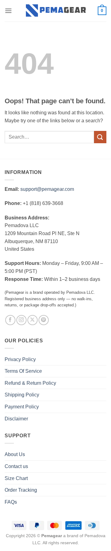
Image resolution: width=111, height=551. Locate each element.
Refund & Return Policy (30, 383)
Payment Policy (22, 406)
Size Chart (16, 478)
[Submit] (100, 137)
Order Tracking (21, 490)
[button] (8, 10)
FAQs (11, 502)
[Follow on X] (32, 320)
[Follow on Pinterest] (44, 320)
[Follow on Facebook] (10, 320)
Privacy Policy (20, 359)
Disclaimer (16, 418)
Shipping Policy (22, 394)
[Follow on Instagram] (21, 320)
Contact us (16, 466)
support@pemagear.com (47, 189)
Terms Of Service (23, 371)
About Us (15, 454)
